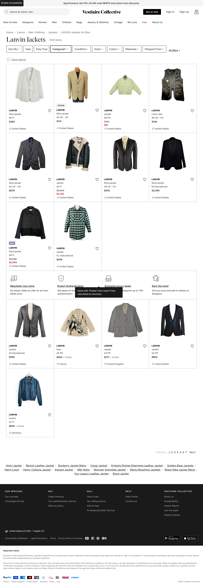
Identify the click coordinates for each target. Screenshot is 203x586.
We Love (132, 22)
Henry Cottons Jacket (37, 470)
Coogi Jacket (98, 466)
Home (9, 32)
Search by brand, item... (22, 11)
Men (54, 22)
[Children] (74, 22)
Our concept (11, 496)
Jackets (52, 32)
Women (43, 22)
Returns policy (55, 506)
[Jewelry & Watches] (111, 22)
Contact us (131, 501)
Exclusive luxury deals (118, 286)
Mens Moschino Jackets (145, 470)
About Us (157, 22)
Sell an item (152, 11)
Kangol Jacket (64, 470)
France (6, 581)
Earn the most (160, 286)
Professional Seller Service (101, 510)
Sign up (184, 11)
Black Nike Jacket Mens (180, 470)
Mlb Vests (83, 470)
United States (32, 581)
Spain (52, 581)
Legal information (38, 538)
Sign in (170, 11)
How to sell (92, 496)
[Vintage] (125, 22)
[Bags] (84, 22)
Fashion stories (172, 515)
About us (169, 496)
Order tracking (56, 496)
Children (67, 22)
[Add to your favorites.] (49, 111)
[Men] (59, 22)
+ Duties (67, 357)
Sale (144, 22)
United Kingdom (17, 581)
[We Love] (139, 22)
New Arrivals (10, 22)
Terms (53, 538)
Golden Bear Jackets (180, 466)
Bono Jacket (121, 474)
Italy (58, 581)
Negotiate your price (22, 286)
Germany (44, 581)
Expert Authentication (70, 286)
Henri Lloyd (11, 470)
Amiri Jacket (14, 466)
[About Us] (165, 22)
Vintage (118, 22)
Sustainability (171, 501)
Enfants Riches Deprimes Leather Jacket (137, 466)
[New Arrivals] (19, 22)
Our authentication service (62, 501)
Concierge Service (14, 501)
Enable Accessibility (11, 3)
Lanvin (21, 32)
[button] (196, 12)
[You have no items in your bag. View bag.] (196, 12)
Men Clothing (37, 32)
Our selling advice (96, 501)
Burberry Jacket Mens (72, 466)
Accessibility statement (16, 538)
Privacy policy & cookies (70, 538)
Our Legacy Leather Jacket (91, 474)
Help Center (132, 496)
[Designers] (36, 22)
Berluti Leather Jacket (40, 466)
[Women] (49, 22)
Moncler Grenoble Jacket (110, 470)
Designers (27, 22)
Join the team (171, 510)
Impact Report (171, 506)
